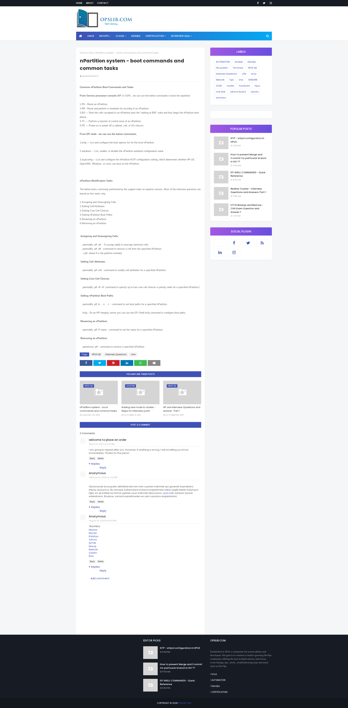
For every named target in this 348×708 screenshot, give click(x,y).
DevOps (252, 61)
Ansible (239, 61)
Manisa (93, 529)
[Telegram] (220, 243)
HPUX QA (96, 354)
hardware (244, 85)
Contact (102, 3)
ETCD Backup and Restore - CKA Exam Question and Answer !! (247, 208)
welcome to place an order (108, 440)
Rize (91, 556)
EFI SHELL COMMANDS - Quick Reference (248, 174)
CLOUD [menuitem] (120, 36)
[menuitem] (80, 36)
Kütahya (93, 536)
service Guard (238, 91)
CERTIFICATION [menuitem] (154, 36)
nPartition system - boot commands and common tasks (98, 409)
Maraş (92, 546)
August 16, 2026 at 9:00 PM (102, 520)
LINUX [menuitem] (90, 36)
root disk (220, 91)
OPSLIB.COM (184, 703)
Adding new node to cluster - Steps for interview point (138, 409)
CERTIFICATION (219, 692)
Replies (95, 464)
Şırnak (92, 543)
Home (79, 3)
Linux (253, 73)
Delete (100, 458)
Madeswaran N (90, 76)
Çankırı (93, 552)
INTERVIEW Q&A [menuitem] (180, 36)
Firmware (238, 67)
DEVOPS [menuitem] (104, 36)
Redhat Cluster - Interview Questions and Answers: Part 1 (248, 190)
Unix (90, 52)
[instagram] (270, 3)
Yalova (93, 539)
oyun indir (168, 493)
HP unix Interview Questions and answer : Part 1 (181, 409)
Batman (93, 549)
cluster (230, 85)
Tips (231, 79)
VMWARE (253, 79)
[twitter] (264, 3)
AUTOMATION (223, 61)
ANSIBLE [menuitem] (135, 36)
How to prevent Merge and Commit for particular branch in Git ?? (248, 158)
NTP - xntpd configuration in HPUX (247, 140)
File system (222, 67)
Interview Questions (116, 354)
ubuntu (255, 91)
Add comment (100, 578)
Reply (92, 458)
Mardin (93, 533)
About (90, 3)
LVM (244, 73)
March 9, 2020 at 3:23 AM (102, 444)
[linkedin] (220, 252)
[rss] (262, 243)
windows (221, 97)
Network (220, 79)
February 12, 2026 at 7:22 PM (103, 477)
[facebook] (258, 3)
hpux (257, 85)
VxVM (219, 85)
